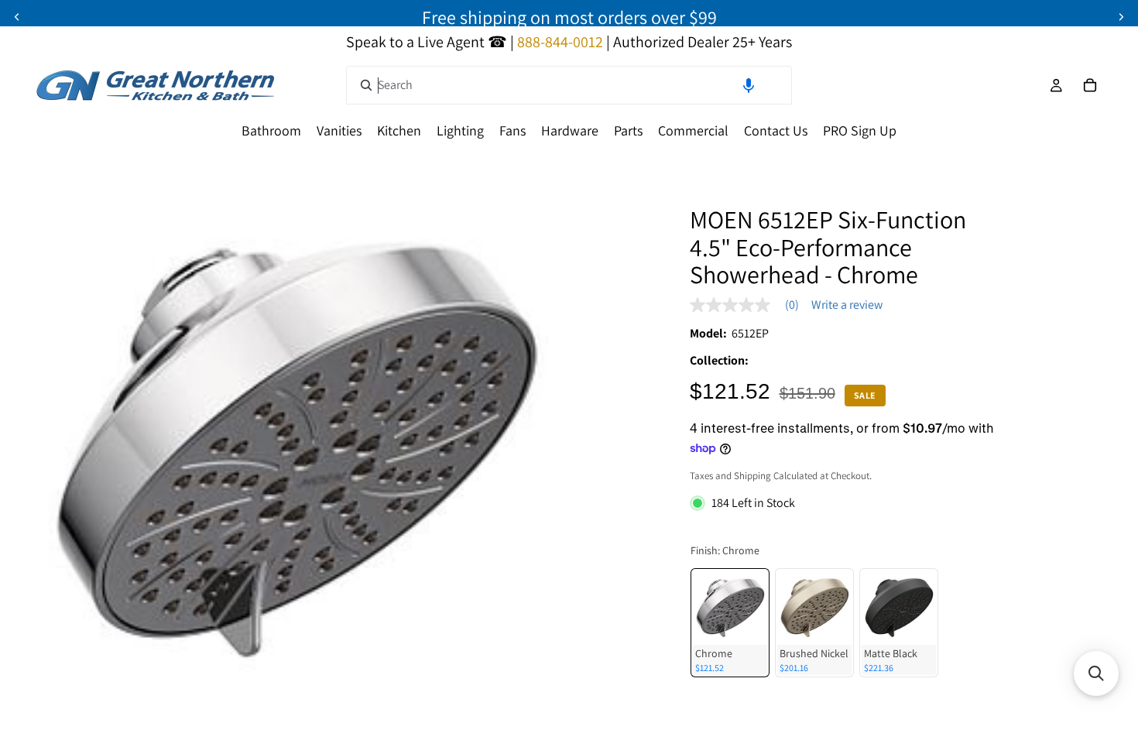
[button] (748, 85)
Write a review (847, 305)
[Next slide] (1121, 17)
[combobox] (569, 85)
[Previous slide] (17, 17)
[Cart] (1090, 85)
